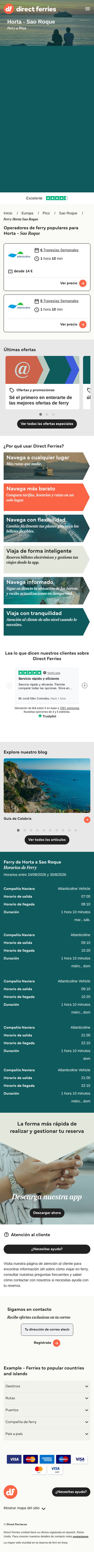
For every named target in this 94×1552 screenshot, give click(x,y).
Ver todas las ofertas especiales (47, 424)
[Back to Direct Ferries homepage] (30, 9)
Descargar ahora (47, 1213)
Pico (46, 213)
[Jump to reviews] (47, 198)
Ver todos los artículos (46, 840)
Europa (27, 213)
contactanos (80, 1536)
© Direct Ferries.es (15, 1524)
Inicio (8, 213)
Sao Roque (68, 213)
